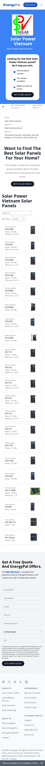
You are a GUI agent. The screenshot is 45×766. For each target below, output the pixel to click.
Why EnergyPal (8, 723)
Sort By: (6, 218)
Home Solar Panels (10, 693)
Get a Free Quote (22, 94)
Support (28, 720)
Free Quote (30, 5)
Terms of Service (15, 753)
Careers (5, 737)
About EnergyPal (9, 728)
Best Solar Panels (22, 184)
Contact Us (29, 725)
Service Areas (30, 697)
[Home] (3, 106)
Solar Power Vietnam (37, 106)
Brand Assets (30, 702)
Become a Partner (32, 693)
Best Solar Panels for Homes (18, 106)
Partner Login (30, 707)
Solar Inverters (8, 705)
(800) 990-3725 (12, 572)
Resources (29, 734)
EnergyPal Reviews (10, 732)
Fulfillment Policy (31, 753)
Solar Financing (9, 710)
